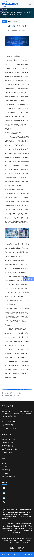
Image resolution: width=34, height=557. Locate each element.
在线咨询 (17, 554)
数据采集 (20, 329)
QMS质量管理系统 (7, 446)
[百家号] (4, 488)
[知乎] (4, 493)
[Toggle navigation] (30, 3)
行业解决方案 (6, 473)
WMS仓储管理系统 (7, 442)
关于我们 (4, 463)
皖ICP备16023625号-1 (17, 541)
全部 (4, 21)
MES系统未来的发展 (13, 395)
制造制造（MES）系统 (8, 439)
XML (11, 543)
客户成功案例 (6, 470)
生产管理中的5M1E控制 (14, 393)
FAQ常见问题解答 (13, 21)
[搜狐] (4, 498)
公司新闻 (4, 467)
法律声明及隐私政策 (22, 543)
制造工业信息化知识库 (8, 476)
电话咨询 (6, 554)
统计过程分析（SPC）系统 (9, 449)
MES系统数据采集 (18, 80)
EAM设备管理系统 (7, 452)
